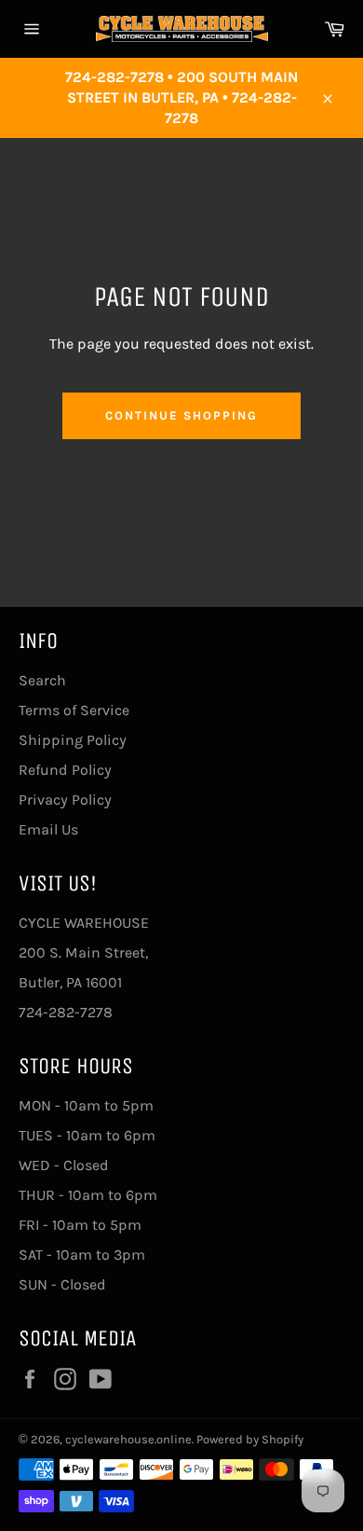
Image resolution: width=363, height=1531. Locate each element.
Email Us (48, 829)
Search (42, 680)
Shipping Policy (73, 740)
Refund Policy (65, 770)
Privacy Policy (65, 799)
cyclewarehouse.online (128, 1439)
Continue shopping (181, 415)
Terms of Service (74, 710)
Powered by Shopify (249, 1439)
